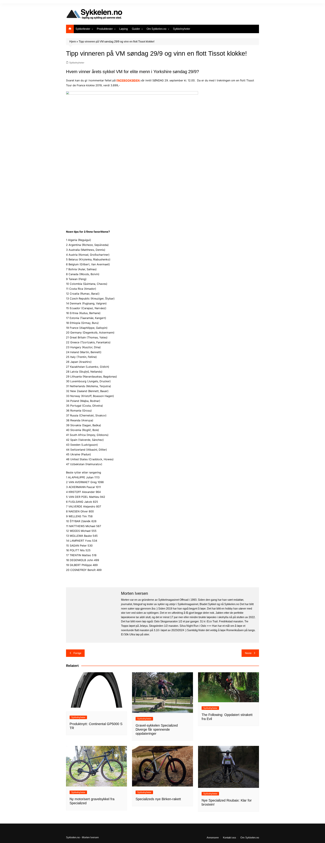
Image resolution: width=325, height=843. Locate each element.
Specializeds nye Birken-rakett (158, 799)
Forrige (77, 653)
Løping (123, 28)
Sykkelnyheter (181, 28)
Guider (136, 28)
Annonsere (213, 837)
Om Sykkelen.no (156, 28)
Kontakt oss (229, 837)
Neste (248, 653)
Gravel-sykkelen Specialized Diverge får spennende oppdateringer (157, 729)
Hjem (72, 41)
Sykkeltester (82, 28)
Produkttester (105, 28)
